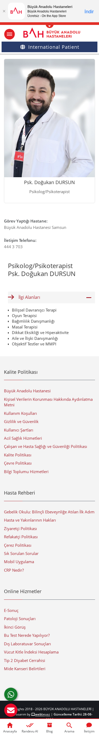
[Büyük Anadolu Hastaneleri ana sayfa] (49, 32)
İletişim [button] (89, 731)
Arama (69, 731)
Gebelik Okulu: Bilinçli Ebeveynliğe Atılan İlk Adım (49, 511)
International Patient (53, 47)
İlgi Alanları (29, 297)
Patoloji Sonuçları (20, 618)
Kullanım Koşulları (20, 413)
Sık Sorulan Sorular (21, 553)
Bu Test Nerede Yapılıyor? (27, 635)
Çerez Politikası (17, 545)
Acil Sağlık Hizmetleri (23, 438)
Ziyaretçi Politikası (20, 528)
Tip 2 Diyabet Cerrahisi (24, 660)
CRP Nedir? (14, 570)
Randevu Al (30, 731)
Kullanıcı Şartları (18, 430)
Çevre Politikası (18, 463)
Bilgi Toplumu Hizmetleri (26, 471)
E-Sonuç (11, 610)
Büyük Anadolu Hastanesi (27, 390)
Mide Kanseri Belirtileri (24, 668)
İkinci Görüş (15, 627)
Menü (9, 34)
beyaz (42, 714)
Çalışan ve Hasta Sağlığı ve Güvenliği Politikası (45, 446)
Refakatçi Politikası (21, 536)
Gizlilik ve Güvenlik (21, 421)
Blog (49, 731)
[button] (10, 710)
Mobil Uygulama (19, 561)
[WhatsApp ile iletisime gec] (10, 694)
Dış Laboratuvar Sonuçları (27, 643)
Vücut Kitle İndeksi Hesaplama (31, 652)
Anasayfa (10, 731)
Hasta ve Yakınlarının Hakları (30, 520)
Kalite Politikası (17, 454)
